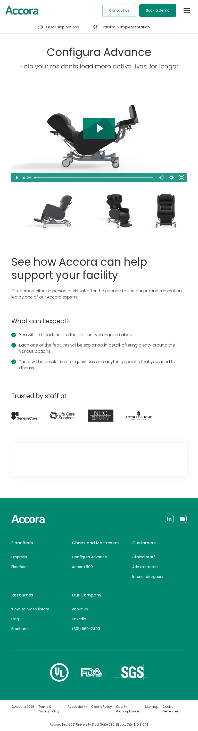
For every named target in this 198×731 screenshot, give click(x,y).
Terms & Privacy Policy (49, 708)
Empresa (19, 557)
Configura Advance (89, 557)
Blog (15, 619)
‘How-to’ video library (30, 609)
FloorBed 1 (20, 566)
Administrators (145, 566)
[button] (186, 10)
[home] (22, 10)
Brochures (20, 628)
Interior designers (147, 576)
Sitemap (151, 706)
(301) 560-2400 (86, 628)
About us (80, 609)
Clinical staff (143, 557)
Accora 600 (82, 566)
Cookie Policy (101, 706)
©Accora (22, 706)
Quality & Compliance (127, 708)
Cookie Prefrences (170, 708)
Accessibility (77, 706)
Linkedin (79, 619)
